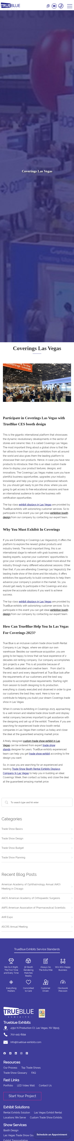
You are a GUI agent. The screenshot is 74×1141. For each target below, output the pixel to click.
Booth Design (10, 1130)
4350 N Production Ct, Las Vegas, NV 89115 (34, 1028)
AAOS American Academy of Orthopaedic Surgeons (31, 898)
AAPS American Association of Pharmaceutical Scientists (33, 907)
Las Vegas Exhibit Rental (48, 1112)
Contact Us (45, 1085)
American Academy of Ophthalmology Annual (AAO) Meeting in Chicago (31, 886)
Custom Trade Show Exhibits (46, 1117)
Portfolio (8, 1085)
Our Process (10, 1067)
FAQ (33, 1072)
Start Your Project (22, 1096)
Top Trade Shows (31, 1067)
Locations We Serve (14, 1117)
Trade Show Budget (13, 848)
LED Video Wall (26, 1085)
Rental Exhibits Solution (16, 1112)
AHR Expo (7, 917)
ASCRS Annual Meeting (15, 926)
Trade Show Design (12, 838)
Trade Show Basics (12, 829)
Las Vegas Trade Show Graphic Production (27, 1135)
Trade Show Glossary (15, 1072)
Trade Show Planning (13, 857)
